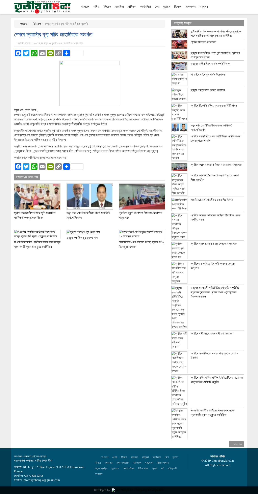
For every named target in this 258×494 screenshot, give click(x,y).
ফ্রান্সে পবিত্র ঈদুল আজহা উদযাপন (208, 90)
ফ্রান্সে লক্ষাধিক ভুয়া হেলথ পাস (82, 237)
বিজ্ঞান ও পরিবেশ (123, 462)
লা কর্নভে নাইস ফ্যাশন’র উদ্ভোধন (208, 74)
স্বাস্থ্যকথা (149, 462)
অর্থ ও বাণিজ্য (128, 468)
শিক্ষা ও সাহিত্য (163, 462)
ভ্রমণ (154, 468)
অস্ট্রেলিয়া (145, 6)
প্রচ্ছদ (23, 23)
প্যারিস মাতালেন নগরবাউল (203, 42)
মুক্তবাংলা (115, 468)
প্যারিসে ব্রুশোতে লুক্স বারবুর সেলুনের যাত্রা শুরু (214, 243)
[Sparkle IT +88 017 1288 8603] (138, 490)
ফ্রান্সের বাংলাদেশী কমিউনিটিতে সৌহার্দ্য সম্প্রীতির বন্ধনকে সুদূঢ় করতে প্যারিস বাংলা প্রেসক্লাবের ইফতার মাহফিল (215, 292)
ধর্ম (162, 468)
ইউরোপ (107, 6)
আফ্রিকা (132, 6)
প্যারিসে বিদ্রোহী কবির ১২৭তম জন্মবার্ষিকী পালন (214, 105)
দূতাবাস (166, 6)
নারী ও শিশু (137, 462)
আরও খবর (237, 444)
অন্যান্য (204, 6)
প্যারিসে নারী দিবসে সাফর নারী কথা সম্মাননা (212, 333)
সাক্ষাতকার (190, 6)
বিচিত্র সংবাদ (143, 468)
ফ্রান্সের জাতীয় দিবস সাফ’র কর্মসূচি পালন (211, 63)
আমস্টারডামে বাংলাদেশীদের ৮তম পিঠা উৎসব (212, 199)
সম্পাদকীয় (98, 474)
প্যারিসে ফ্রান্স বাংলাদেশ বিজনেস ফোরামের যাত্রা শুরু (216, 164)
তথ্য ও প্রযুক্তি (101, 468)
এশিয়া (97, 6)
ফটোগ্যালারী (172, 468)
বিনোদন (177, 6)
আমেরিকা (119, 6)
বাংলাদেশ (85, 6)
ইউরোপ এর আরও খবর (27, 177)
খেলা (157, 6)
